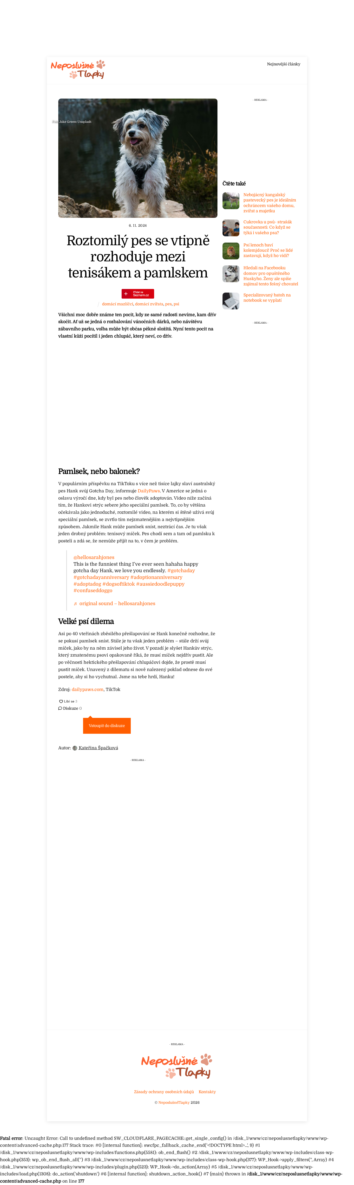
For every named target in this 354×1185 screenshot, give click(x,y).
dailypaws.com (88, 689)
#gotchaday (181, 570)
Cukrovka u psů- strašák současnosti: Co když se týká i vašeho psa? (267, 227)
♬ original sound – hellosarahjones (114, 603)
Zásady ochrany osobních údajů (164, 1092)
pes (168, 304)
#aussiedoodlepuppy (160, 584)
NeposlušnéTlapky (174, 1102)
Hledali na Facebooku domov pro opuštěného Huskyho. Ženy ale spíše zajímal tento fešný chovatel (270, 276)
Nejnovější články (283, 64)
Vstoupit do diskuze (107, 726)
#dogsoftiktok (118, 584)
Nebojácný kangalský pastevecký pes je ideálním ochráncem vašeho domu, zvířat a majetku (269, 203)
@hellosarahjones (93, 557)
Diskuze (72, 708)
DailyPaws (149, 491)
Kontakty (207, 1092)
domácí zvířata (149, 304)
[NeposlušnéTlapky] (78, 78)
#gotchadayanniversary (101, 577)
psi (176, 304)
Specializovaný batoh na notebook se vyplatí (267, 298)
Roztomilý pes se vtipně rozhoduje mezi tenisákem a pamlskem (138, 257)
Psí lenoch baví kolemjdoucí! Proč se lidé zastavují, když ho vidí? (268, 250)
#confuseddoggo (92, 590)
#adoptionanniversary (156, 577)
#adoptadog (87, 584)
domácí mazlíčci (117, 304)
